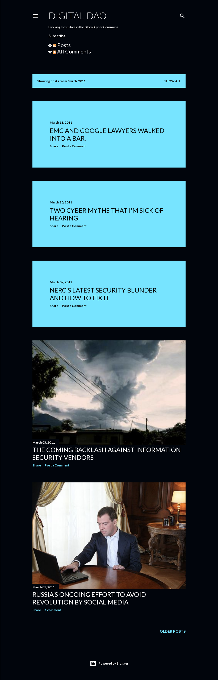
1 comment (53, 610)
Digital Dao (77, 15)
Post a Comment (74, 146)
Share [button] (54, 146)
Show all (172, 81)
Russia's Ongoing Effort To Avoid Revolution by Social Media (89, 598)
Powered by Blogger (113, 663)
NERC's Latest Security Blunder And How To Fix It (103, 294)
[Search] (182, 15)
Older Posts (173, 631)
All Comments (73, 51)
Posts (63, 45)
